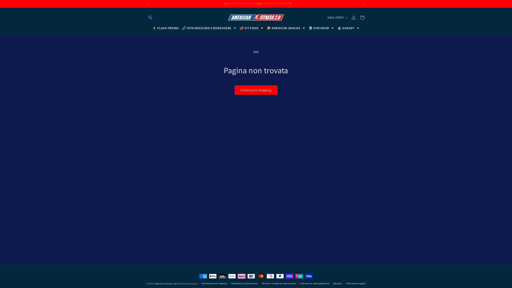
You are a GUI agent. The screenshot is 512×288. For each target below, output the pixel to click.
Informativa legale (356, 283)
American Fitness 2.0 (165, 283)
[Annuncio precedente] (147, 4)
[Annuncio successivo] (364, 4)
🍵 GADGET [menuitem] (345, 28)
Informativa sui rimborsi (214, 283)
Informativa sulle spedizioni (314, 283)
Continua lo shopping (256, 90)
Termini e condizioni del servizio (279, 283)
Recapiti (337, 283)
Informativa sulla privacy (244, 283)
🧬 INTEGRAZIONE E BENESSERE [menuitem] (206, 28)
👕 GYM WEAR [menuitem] (319, 28)
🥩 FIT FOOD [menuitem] (249, 28)
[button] (150, 17)
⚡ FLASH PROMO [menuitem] (165, 28)
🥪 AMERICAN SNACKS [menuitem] (283, 28)
